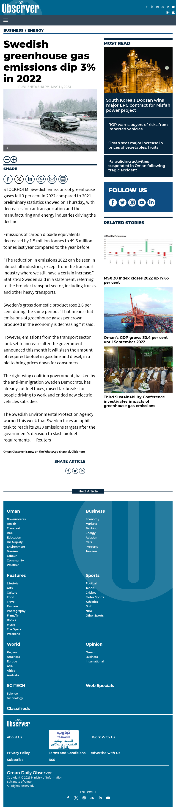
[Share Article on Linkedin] (30, 178)
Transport (13, 528)
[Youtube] (173, 7)
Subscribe (15, 760)
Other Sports (95, 615)
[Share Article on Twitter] (19, 178)
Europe (12, 661)
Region (12, 652)
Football (91, 583)
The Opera (14, 629)
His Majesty (15, 542)
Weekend (13, 634)
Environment (16, 546)
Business (13, 30)
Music (11, 624)
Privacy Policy (18, 753)
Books (11, 620)
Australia (13, 675)
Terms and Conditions (67, 753)
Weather (13, 565)
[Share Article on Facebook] (8, 178)
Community (15, 560)
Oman (90, 652)
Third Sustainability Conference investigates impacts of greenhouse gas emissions (134, 401)
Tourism (12, 551)
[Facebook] (147, 7)
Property (92, 546)
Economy (92, 519)
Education (14, 537)
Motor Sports (95, 597)
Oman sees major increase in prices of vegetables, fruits (135, 145)
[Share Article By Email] (52, 178)
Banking (91, 528)
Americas (13, 657)
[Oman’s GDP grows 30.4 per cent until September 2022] (138, 310)
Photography (16, 611)
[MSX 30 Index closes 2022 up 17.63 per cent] (138, 251)
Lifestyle (12, 583)
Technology (15, 698)
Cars (89, 542)
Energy (91, 533)
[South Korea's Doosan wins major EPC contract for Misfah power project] (138, 70)
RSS (52, 760)
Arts (10, 588)
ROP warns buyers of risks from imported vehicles (138, 127)
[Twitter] (152, 7)
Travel (11, 601)
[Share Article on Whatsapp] (41, 178)
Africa (11, 670)
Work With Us (103, 737)
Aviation (91, 537)
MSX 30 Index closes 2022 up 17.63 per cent (136, 280)
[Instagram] (157, 7)
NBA (89, 611)
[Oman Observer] (19, 7)
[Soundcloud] (162, 7)
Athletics (92, 601)
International (95, 661)
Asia (10, 666)
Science (12, 693)
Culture (12, 592)
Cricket (91, 592)
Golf (88, 606)
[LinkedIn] (168, 7)
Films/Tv (13, 615)
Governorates (16, 519)
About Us (14, 737)
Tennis (90, 588)
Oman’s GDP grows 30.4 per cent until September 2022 (136, 339)
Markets (91, 523)
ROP (10, 533)
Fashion (12, 606)
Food (10, 597)
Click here (78, 452)
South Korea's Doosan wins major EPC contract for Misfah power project (138, 105)
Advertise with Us (105, 753)
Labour (12, 556)
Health (11, 523)
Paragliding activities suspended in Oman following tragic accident (136, 165)
